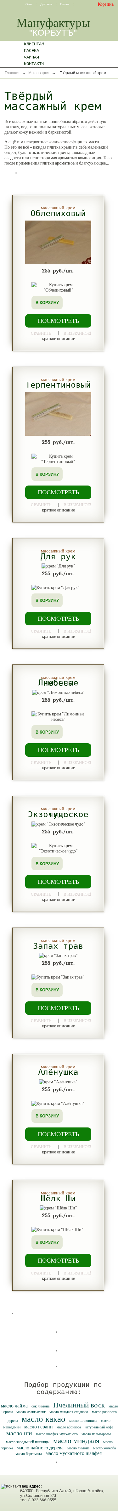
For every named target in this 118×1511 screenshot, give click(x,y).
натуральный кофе (99, 1427)
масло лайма (14, 1405)
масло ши (19, 1433)
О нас (29, 4)
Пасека (31, 50)
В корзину (47, 302)
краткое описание (58, 338)
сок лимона (40, 1406)
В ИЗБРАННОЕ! (77, 333)
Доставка (46, 4)
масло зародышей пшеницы (27, 1442)
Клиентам (34, 44)
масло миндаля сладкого (68, 1412)
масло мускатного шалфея (74, 1453)
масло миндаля (76, 1441)
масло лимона (78, 1448)
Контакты (34, 63)
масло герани (38, 1426)
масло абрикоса (69, 1427)
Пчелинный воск (79, 1405)
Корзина (106, 4)
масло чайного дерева (40, 1447)
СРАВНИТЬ (41, 333)
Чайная (31, 57)
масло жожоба (104, 1448)
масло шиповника (83, 1420)
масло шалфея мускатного (57, 1434)
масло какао (43, 1419)
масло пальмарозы (96, 1434)
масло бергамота (28, 1454)
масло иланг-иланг (31, 1412)
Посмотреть (58, 320)
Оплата (65, 4)
